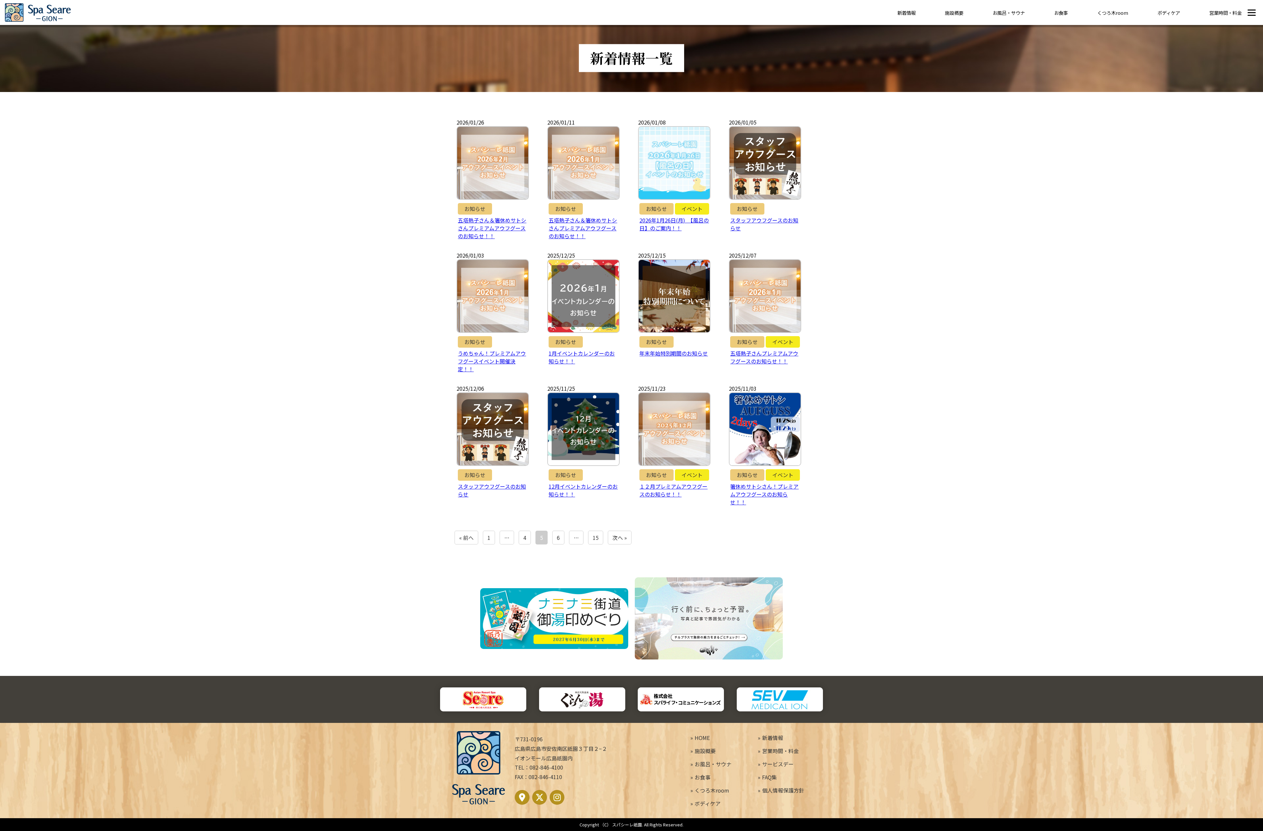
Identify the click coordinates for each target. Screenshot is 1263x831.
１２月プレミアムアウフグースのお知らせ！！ (673, 490)
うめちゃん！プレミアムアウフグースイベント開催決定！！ (492, 361)
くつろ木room (1112, 12)
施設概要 (954, 12)
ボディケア (1168, 12)
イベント (692, 209)
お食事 (1061, 12)
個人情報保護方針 (783, 790)
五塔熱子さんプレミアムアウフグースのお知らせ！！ (764, 357)
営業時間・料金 (1225, 12)
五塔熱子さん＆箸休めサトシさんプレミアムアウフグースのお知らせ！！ (492, 228)
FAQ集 (769, 777)
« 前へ (466, 538)
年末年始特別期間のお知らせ (673, 353)
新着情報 (906, 12)
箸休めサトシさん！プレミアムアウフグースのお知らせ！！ (764, 494)
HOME (702, 738)
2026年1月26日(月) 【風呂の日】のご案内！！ (674, 224)
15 (596, 538)
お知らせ (474, 209)
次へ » (619, 538)
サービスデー (778, 764)
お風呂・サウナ (1009, 12)
